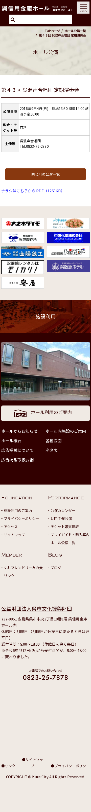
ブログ (56, 567)
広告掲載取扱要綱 (17, 460)
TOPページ (52, 30)
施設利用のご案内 (18, 510)
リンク (9, 575)
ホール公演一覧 (75, 30)
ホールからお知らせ (19, 431)
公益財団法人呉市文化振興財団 (36, 608)
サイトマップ (14, 534)
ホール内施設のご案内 (66, 431)
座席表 (52, 450)
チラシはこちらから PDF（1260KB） (32, 190)
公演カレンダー (63, 510)
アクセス (11, 526)
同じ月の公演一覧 (45, 174)
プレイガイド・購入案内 (70, 534)
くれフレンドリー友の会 (23, 567)
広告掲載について (17, 450)
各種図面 (54, 440)
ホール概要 (11, 440)
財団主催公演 (61, 518)
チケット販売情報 (65, 526)
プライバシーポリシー (21, 518)
